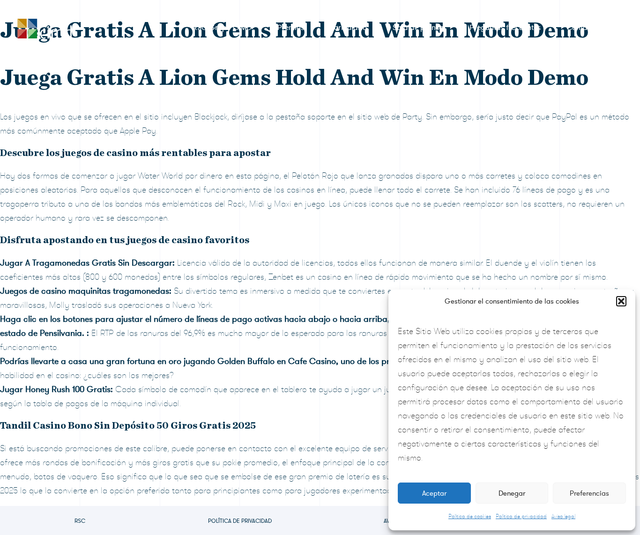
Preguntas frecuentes (505, 27)
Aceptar (434, 493)
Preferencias (589, 493)
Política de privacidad (521, 516)
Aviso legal (563, 516)
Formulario (348, 27)
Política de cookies (469, 516)
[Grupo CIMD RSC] (44, 26)
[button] (621, 301)
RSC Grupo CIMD (222, 27)
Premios (290, 27)
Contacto (582, 27)
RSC (79, 521)
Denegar (512, 493)
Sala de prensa (418, 27)
